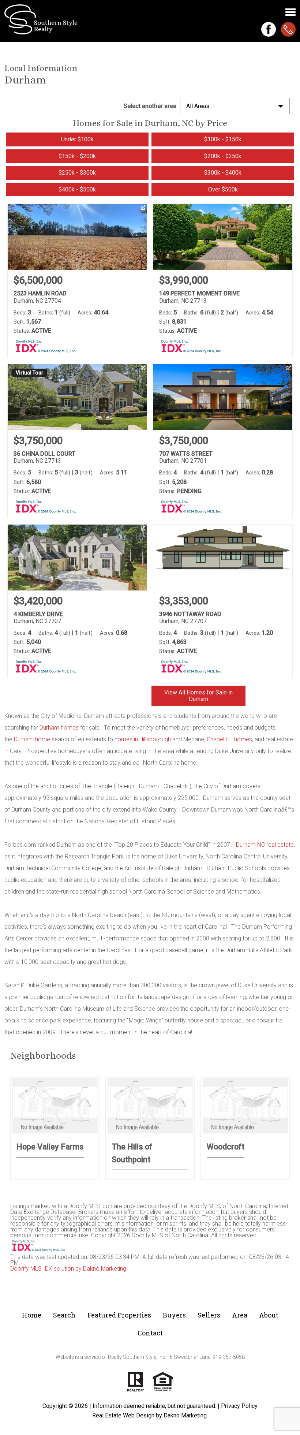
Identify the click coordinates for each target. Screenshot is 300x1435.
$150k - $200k (77, 156)
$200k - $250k (222, 156)
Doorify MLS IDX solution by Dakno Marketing (68, 1268)
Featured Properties (119, 1315)
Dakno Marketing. (186, 1415)
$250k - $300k (77, 172)
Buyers (174, 1315)
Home (31, 1315)
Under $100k (77, 139)
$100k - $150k (222, 139)
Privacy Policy (239, 1405)
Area (239, 1315)
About (268, 1315)
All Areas (197, 105)
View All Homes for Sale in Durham (198, 695)
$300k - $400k (222, 172)
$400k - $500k (77, 189)
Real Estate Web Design (123, 1415)
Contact (150, 1332)
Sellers (209, 1315)
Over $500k (223, 189)
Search (64, 1315)
